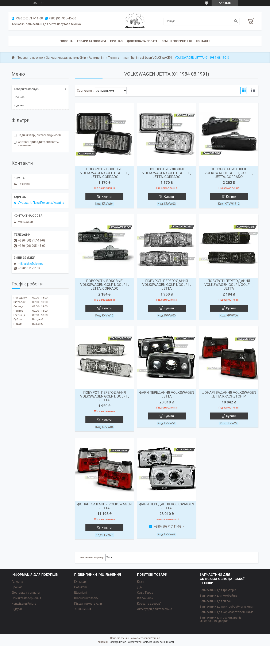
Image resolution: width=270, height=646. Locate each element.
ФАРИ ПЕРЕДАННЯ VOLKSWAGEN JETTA (166, 394)
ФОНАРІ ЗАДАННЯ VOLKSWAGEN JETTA (104, 506)
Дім (139, 587)
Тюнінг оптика (118, 57)
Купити (107, 196)
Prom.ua (155, 638)
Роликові (80, 587)
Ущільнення (82, 609)
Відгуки (19, 105)
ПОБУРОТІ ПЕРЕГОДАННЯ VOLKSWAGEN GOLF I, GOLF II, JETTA (166, 284)
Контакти (203, 41)
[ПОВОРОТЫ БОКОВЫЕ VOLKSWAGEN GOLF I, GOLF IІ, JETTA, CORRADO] (104, 134)
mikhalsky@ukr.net (30, 263)
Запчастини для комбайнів (218, 595)
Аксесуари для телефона (154, 609)
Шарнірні (80, 592)
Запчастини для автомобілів (66, 57)
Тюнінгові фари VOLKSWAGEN (151, 57)
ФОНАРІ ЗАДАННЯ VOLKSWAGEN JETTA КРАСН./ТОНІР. (229, 394)
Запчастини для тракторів (218, 590)
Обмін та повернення (26, 598)
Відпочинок (145, 598)
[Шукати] (235, 21)
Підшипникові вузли (88, 603)
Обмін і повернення (177, 41)
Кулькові (80, 581)
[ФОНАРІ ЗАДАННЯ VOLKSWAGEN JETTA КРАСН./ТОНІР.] (228, 357)
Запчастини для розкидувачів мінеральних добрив (221, 619)
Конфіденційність (24, 603)
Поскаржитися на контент (124, 642)
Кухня (141, 581)
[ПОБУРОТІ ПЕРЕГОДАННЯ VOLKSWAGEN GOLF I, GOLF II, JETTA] (166, 246)
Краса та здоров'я (149, 603)
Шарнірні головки (86, 598)
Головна (66, 41)
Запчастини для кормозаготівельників (227, 612)
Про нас (116, 41)
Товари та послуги (91, 41)
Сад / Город (145, 592)
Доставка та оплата (142, 41)
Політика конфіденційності (158, 642)
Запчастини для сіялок (215, 601)
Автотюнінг (97, 57)
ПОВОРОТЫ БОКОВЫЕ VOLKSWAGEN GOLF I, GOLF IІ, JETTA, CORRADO (104, 173)
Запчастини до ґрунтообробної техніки (227, 606)
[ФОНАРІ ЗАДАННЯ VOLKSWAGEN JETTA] (104, 469)
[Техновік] (135, 21)
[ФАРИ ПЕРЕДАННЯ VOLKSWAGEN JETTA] (166, 357)
